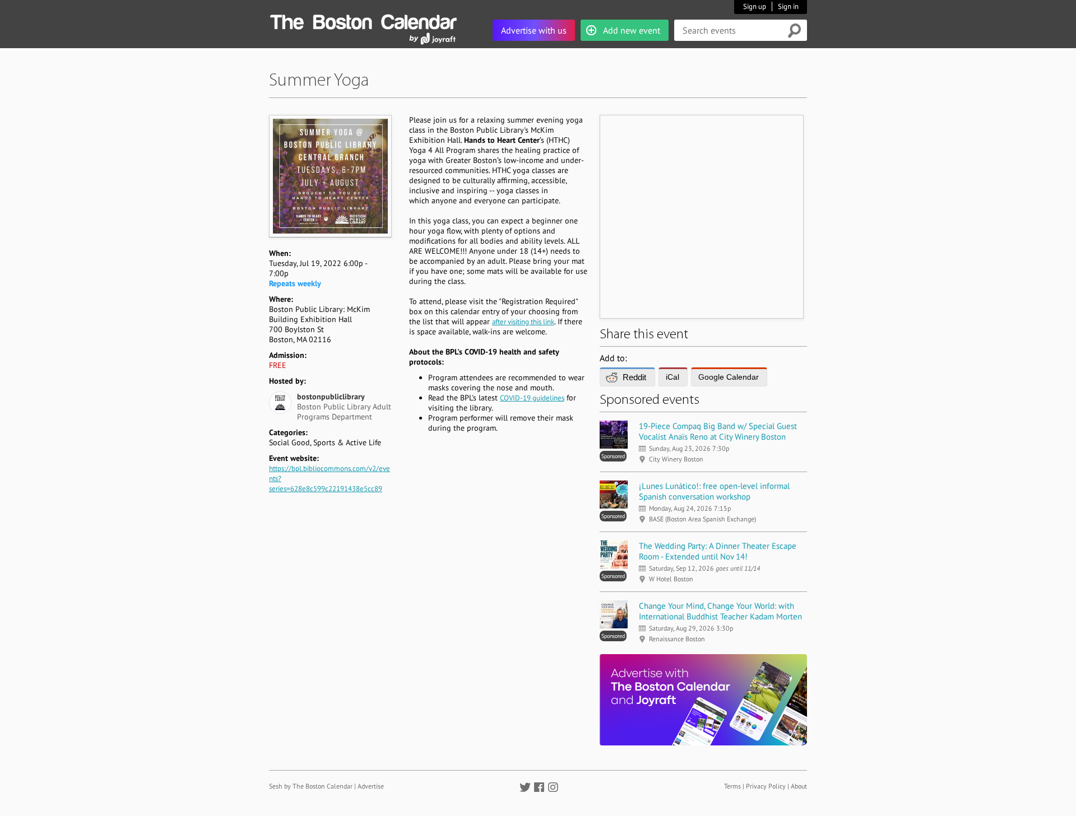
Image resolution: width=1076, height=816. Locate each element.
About (799, 786)
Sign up (754, 6)
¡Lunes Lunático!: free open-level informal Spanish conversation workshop (714, 491)
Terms (732, 786)
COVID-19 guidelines (532, 398)
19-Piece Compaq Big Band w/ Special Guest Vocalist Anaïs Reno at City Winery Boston (718, 431)
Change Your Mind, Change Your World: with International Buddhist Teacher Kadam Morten (720, 611)
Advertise (371, 786)
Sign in (788, 6)
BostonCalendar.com (363, 20)
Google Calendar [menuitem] (728, 376)
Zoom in (329, 176)
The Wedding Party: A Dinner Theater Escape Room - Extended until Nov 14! (717, 551)
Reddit (634, 377)
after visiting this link (523, 322)
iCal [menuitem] (672, 376)
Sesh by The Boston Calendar (311, 786)
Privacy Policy (766, 786)
